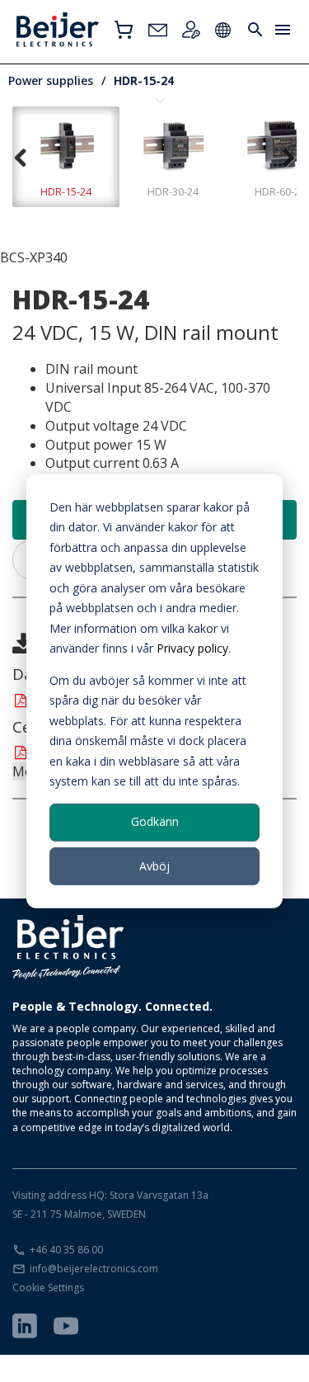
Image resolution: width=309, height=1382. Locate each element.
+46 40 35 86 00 (66, 1250)
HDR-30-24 (173, 191)
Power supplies (50, 80)
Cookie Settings (48, 1288)
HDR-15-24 (144, 80)
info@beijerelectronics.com (94, 1269)
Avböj (154, 865)
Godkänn (155, 821)
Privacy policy (192, 648)
